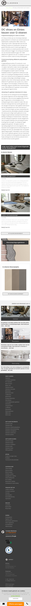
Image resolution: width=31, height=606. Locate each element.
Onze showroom (9, 585)
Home (7, 7)
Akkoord (15, 598)
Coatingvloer (9, 466)
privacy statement (15, 596)
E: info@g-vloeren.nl (10, 580)
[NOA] (8, 550)
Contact (10, 559)
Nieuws (10, 7)
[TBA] (8, 542)
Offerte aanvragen (9, 584)
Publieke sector (10, 487)
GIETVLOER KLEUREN (10, 439)
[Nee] (29, 594)
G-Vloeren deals (9, 587)
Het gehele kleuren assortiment (15, 293)
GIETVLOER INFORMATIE (11, 421)
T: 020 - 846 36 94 (9, 579)
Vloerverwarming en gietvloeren (15, 242)
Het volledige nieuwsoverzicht (15, 233)
